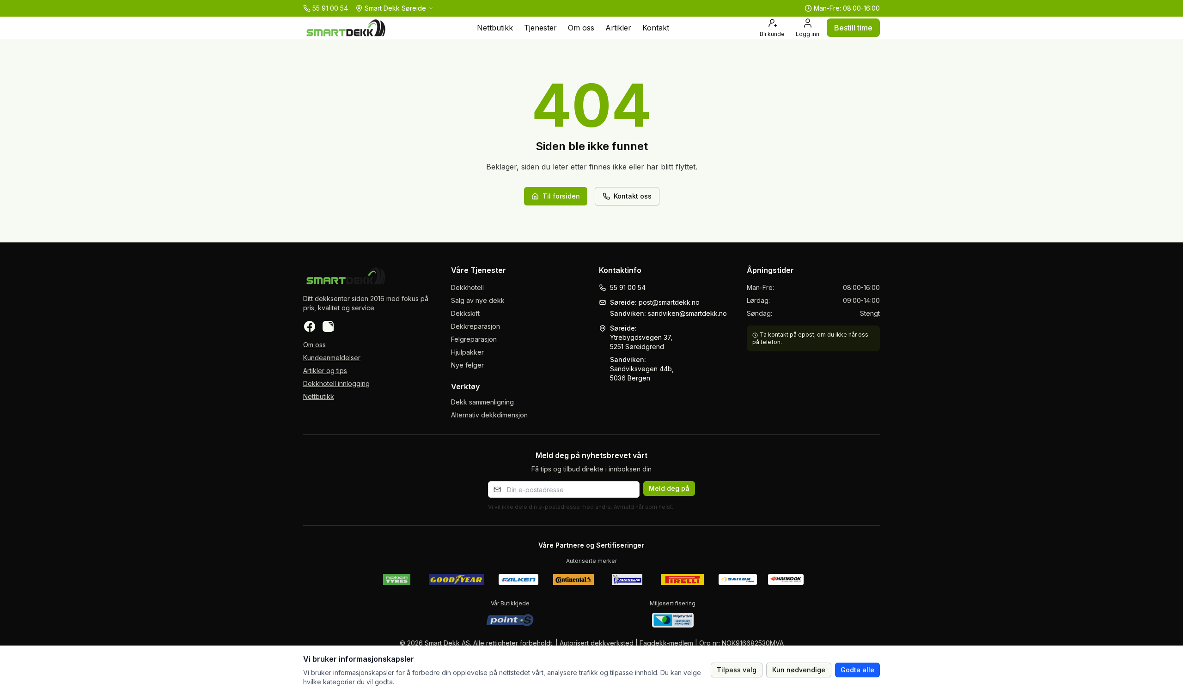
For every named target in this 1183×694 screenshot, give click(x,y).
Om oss (581, 27)
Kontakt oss (633, 196)
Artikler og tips (325, 370)
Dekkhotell (467, 287)
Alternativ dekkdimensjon (489, 415)
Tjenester (540, 27)
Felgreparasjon (474, 339)
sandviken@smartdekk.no (687, 313)
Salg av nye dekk (478, 300)
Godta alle (857, 670)
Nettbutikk (495, 27)
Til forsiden (561, 196)
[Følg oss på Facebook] (309, 326)
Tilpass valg (736, 670)
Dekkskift (465, 313)
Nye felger (467, 365)
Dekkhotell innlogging (336, 383)
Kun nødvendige (798, 670)
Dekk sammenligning (482, 402)
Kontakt (655, 27)
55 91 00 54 (628, 287)
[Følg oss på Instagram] (328, 326)
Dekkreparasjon (475, 326)
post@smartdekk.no (669, 302)
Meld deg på (669, 488)
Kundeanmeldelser (331, 358)
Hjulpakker (467, 352)
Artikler (618, 27)
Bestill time (853, 27)
